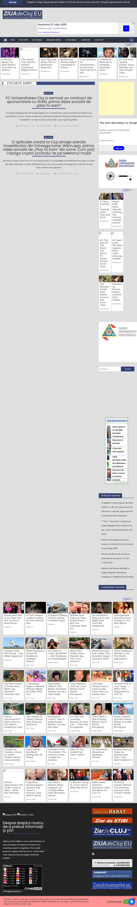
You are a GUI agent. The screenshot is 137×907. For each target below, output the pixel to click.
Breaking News (54, 40)
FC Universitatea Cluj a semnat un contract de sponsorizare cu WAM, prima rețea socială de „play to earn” (49, 102)
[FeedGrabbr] (116, 482)
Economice (71, 40)
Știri (12, 40)
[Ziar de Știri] (112, 820)
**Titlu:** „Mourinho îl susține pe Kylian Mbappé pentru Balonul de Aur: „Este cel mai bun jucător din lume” (75, 3)
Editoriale (37, 40)
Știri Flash (48, 93)
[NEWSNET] (112, 874)
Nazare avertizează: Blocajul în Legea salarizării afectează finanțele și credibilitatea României (117, 572)
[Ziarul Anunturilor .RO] (93, 854)
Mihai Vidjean (45, 126)
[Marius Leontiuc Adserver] (112, 863)
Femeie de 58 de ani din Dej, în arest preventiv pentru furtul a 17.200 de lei (115, 558)
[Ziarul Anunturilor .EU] (112, 885)
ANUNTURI (85, 40)
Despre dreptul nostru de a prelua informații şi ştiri (23, 827)
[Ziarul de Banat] (112, 811)
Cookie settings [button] (114, 901)
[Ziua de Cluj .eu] (112, 844)
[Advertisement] (116, 98)
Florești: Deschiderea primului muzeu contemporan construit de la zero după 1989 (117, 544)
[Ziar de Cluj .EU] (112, 831)
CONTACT (99, 40)
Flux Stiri (23, 40)
